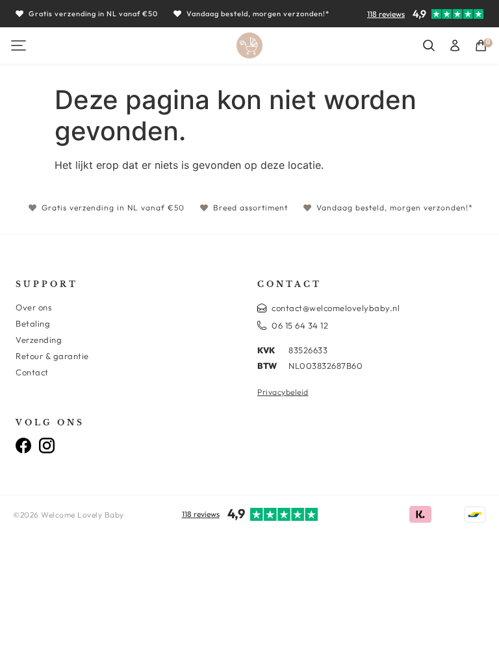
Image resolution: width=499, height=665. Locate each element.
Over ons (34, 307)
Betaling (33, 323)
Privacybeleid (283, 392)
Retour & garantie (52, 356)
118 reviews (386, 14)
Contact (32, 372)
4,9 (419, 13)
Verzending (39, 339)
